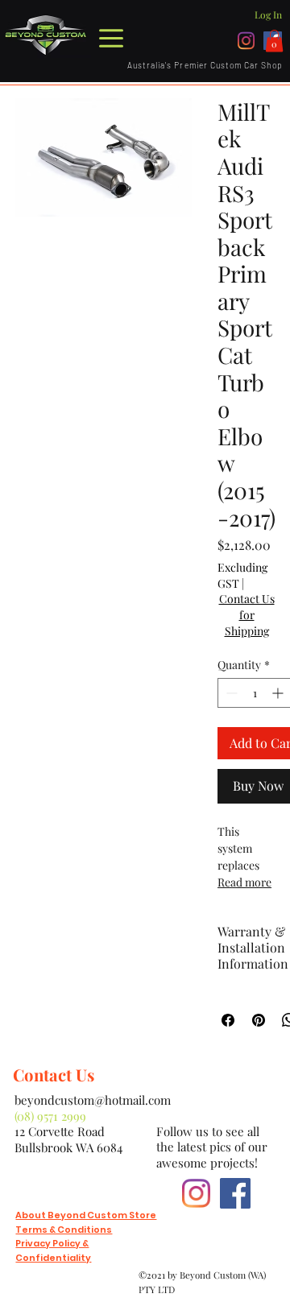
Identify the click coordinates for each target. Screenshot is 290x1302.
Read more (244, 882)
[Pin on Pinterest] (258, 1020)
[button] (274, 41)
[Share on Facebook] (228, 1020)
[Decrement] (230, 693)
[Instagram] (246, 40)
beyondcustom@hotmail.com (92, 1100)
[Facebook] (235, 1193)
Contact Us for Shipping (247, 614)
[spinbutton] (254, 693)
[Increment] (279, 693)
